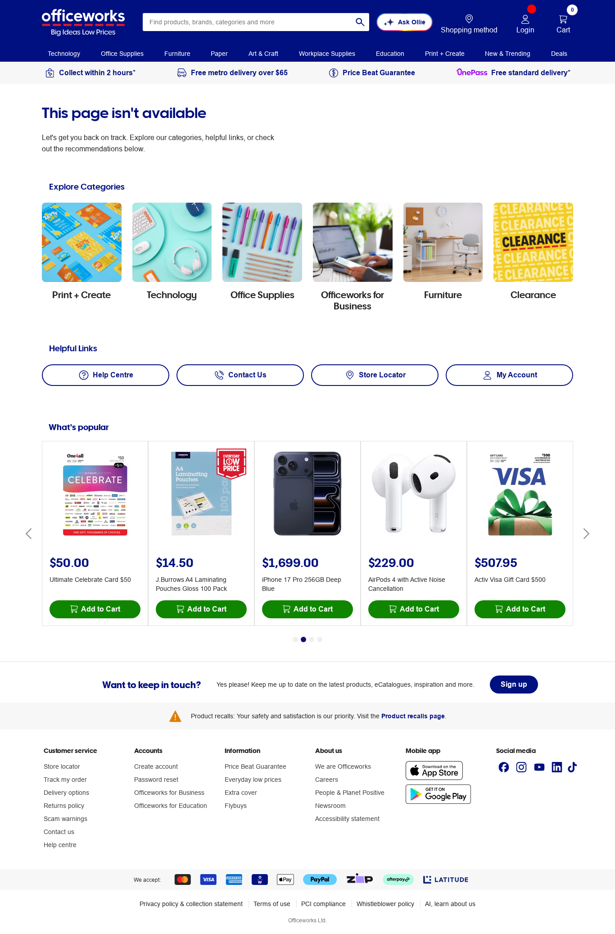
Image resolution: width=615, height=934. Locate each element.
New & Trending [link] (507, 53)
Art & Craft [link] (263, 53)
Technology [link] (64, 53)
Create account (156, 766)
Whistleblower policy (385, 903)
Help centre (60, 844)
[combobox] (256, 22)
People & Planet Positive (349, 792)
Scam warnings (65, 818)
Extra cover (241, 792)
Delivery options (66, 792)
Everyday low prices (253, 779)
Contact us (59, 831)
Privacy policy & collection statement (191, 903)
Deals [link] (559, 53)
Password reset (156, 779)
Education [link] (390, 53)
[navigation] (63, 53)
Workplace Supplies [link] (327, 53)
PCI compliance (323, 903)
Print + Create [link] (445, 53)
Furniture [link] (177, 53)
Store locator (62, 766)
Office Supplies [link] (122, 53)
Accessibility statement (347, 818)
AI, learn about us (450, 903)
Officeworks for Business (169, 792)
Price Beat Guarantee (255, 766)
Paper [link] (219, 53)
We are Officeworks (343, 766)
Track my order (65, 779)
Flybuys (236, 805)
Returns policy (64, 805)
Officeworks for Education (170, 805)
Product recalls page (413, 716)
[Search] (360, 22)
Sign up (514, 684)
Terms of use (271, 903)
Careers (326, 779)
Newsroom (330, 805)
